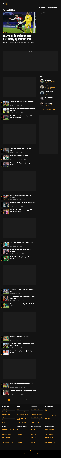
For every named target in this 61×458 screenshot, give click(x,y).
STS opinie (33, 431)
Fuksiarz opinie (19, 442)
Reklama (33, 453)
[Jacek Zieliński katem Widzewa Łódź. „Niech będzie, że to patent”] (19, 197)
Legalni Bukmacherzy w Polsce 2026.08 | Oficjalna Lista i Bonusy (1, 117)
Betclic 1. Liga (1, 157)
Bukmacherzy (4, 426)
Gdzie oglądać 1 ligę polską (36, 411)
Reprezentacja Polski (6, 414)
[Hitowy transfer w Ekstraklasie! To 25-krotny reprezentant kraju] (19, 30)
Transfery (18, 409)
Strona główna (4, 6)
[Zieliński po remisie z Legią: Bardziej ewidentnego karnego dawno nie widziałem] (19, 345)
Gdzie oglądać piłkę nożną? (35, 406)
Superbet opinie (20, 431)
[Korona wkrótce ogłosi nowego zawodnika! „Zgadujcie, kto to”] (19, 103)
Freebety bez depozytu (6, 434)
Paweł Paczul (47, 86)
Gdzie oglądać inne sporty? (49, 406)
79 (26, 399)
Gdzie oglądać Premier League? (37, 417)
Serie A (49, 82)
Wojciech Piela (12, 293)
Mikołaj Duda (5, 46)
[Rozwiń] (14, 406)
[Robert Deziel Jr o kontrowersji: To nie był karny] (19, 338)
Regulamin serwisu (39, 453)
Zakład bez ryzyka (6, 431)
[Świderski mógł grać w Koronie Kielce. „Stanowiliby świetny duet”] (19, 291)
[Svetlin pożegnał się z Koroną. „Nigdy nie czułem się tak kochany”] (19, 251)
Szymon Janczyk (48, 80)
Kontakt (28, 453)
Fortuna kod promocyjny (49, 431)
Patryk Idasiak (12, 340)
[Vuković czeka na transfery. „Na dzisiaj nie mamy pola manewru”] (19, 164)
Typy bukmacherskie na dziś (7, 442)
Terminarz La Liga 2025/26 (22, 422)
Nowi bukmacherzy (6, 439)
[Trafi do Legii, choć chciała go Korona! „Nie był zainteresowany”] (19, 392)
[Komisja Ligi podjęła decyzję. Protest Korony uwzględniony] (19, 244)
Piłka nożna (18, 406)
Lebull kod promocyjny (49, 437)
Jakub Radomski (13, 253)
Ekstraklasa (5, 32)
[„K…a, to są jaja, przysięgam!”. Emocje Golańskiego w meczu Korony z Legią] (19, 298)
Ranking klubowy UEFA (21, 411)
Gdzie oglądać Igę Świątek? (50, 415)
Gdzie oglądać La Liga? (35, 419)
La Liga (46, 82)
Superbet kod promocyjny (50, 429)
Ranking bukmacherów (6, 437)
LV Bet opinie (19, 434)
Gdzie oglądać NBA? (49, 412)
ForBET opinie (33, 437)
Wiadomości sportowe (5, 406)
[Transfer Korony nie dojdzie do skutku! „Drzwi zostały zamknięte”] (19, 150)
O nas (19, 453)
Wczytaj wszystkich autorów (49, 109)
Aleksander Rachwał (44, 13)
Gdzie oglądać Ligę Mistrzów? (36, 414)
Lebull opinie (19, 437)
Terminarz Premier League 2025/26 (22, 419)
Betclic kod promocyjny (49, 439)
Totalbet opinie (33, 434)
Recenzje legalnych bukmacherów (22, 426)
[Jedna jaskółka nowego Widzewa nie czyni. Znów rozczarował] (19, 204)
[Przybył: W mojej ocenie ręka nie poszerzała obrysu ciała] (19, 385)
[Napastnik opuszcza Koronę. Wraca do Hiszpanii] (48, 12)
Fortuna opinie (19, 429)
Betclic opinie (19, 439)
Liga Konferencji (5, 419)
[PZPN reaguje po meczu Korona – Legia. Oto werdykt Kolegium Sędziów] (19, 305)
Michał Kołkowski (13, 166)
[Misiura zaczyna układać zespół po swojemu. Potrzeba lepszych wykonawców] (19, 110)
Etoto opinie (33, 439)
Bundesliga (53, 81)
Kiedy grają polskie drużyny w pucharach (22, 415)
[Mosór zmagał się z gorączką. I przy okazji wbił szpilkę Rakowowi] (19, 352)
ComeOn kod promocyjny (50, 442)
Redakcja (23, 453)
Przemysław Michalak (14, 159)
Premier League (47, 81)
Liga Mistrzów (5, 417)
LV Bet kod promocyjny (49, 434)
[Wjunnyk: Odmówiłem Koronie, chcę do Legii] (19, 157)
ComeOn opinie (34, 429)
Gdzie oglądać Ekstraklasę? (36, 409)
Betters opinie (33, 442)
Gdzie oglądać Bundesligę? (36, 422)
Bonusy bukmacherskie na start (8, 429)
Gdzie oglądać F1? (48, 418)
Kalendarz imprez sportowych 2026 (50, 410)
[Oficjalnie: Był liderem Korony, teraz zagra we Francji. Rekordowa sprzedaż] (19, 258)
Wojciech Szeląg (13, 119)
